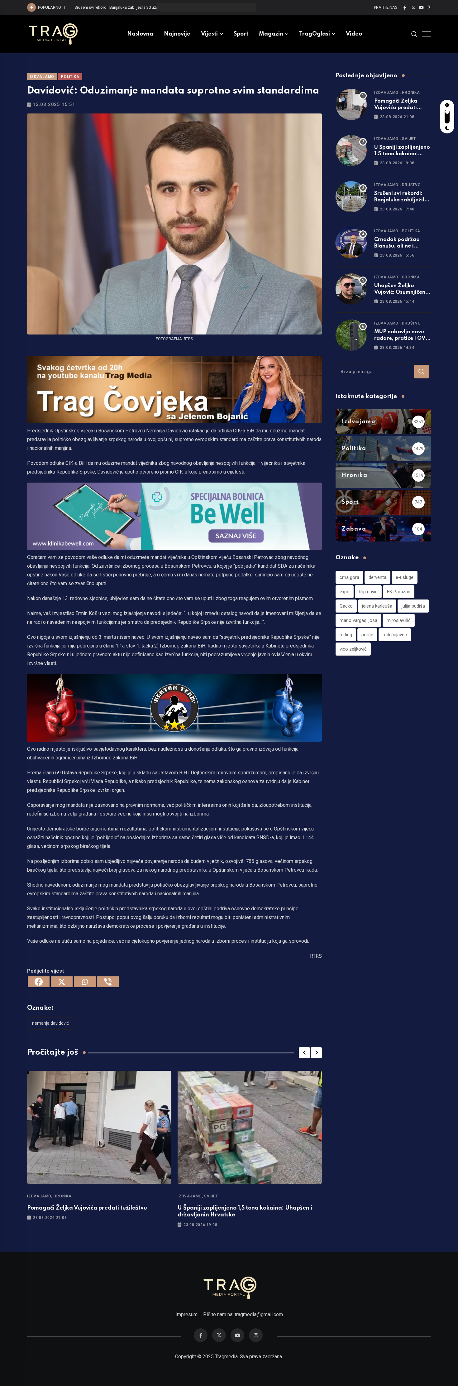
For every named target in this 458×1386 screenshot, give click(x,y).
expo (345, 591)
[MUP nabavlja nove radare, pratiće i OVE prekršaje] (351, 335)
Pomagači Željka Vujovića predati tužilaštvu (87, 1208)
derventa (377, 577)
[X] (62, 981)
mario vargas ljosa (358, 620)
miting (346, 635)
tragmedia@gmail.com (259, 1314)
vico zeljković (353, 649)
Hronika (63, 1196)
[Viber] (108, 981)
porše (367, 635)
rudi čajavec (395, 635)
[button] (304, 1052)
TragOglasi (314, 34)
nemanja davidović (50, 1023)
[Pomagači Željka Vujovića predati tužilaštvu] (351, 104)
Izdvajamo (39, 1196)
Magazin (271, 34)
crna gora (349, 577)
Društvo (411, 185)
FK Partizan (398, 591)
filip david (368, 591)
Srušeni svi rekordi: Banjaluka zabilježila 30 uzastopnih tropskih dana (136, 7)
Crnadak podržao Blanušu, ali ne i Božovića (397, 246)
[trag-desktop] (174, 389)
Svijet (211, 1196)
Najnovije (177, 34)
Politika (411, 231)
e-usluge (404, 577)
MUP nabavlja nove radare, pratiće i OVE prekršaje (401, 338)
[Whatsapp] (85, 981)
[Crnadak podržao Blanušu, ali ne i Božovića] (351, 242)
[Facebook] (39, 981)
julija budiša (413, 606)
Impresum (186, 1314)
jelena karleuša (377, 606)
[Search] (414, 34)
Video (354, 34)
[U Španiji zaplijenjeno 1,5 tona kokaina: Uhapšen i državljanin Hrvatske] (351, 150)
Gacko (346, 606)
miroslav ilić (399, 620)
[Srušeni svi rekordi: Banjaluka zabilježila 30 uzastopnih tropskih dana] (351, 196)
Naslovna (140, 34)
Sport (241, 34)
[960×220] (174, 516)
